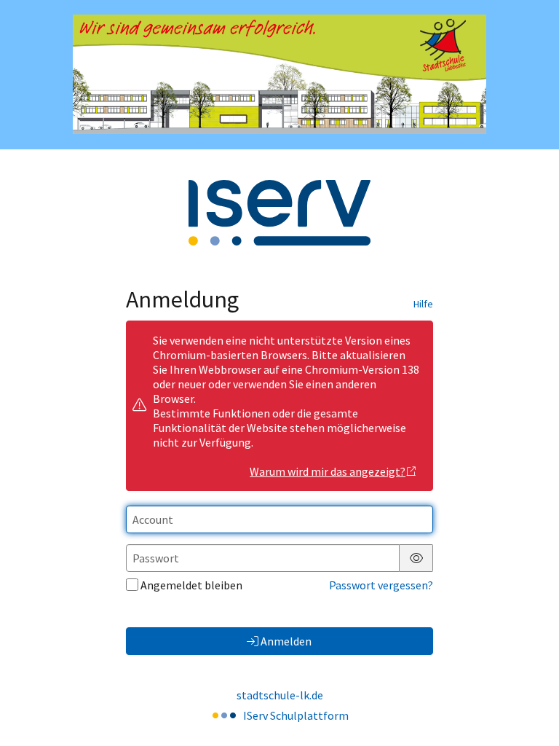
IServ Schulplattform (296, 715)
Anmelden (286, 641)
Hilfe (423, 303)
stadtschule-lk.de (280, 695)
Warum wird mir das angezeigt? (327, 471)
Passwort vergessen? (381, 585)
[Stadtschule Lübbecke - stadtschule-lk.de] (279, 74)
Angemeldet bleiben (191, 585)
